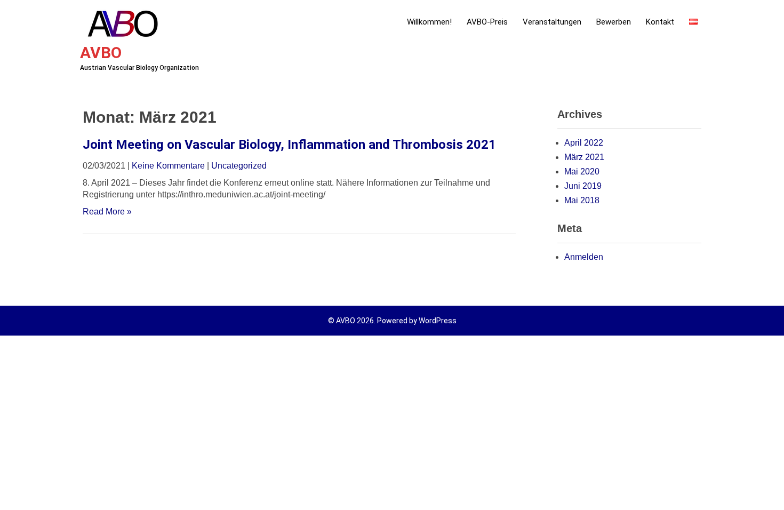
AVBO (101, 52)
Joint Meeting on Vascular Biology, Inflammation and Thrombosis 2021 (289, 144)
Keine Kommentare (168, 165)
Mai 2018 (581, 200)
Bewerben (613, 22)
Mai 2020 (581, 171)
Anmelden (583, 256)
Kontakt (660, 22)
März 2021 (584, 157)
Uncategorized (239, 165)
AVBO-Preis (487, 22)
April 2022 (583, 142)
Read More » (107, 211)
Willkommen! (429, 22)
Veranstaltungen (552, 22)
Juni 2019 (583, 185)
